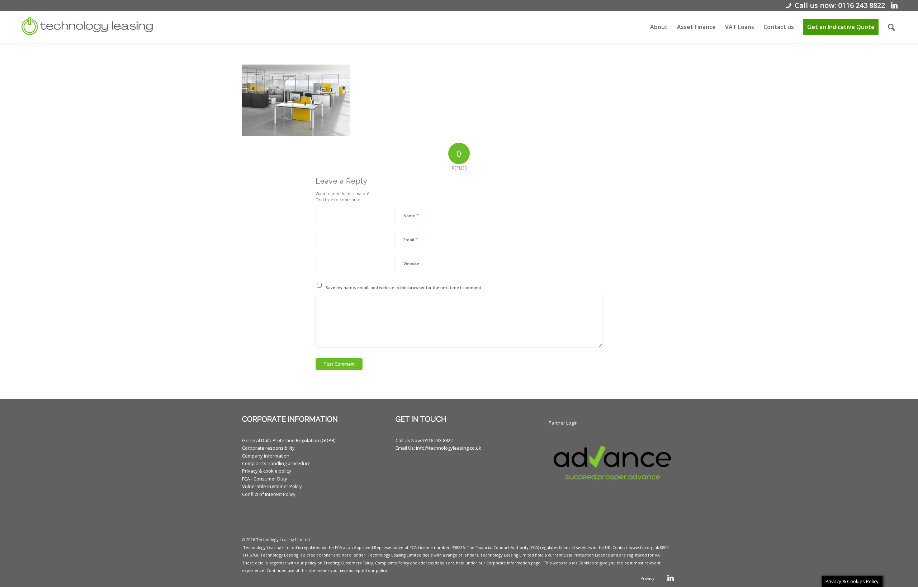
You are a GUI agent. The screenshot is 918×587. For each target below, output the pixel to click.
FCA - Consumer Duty (264, 478)
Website (411, 263)
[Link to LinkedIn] (894, 5)
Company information (265, 456)
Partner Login (563, 423)
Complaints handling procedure (276, 463)
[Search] (891, 27)
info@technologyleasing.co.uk (448, 448)
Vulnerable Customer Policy (272, 486)
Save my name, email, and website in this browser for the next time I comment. (404, 287)
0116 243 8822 (438, 440)
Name (411, 215)
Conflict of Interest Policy (268, 494)
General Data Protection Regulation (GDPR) (288, 440)
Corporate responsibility (268, 448)
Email (410, 239)
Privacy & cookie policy (266, 471)
